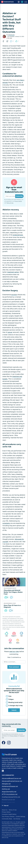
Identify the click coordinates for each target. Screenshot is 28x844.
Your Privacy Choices (8, 816)
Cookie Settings (20, 816)
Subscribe (19, 196)
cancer (9, 332)
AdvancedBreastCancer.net (11, 778)
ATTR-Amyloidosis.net (9, 794)
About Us (4, 810)
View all (5, 805)
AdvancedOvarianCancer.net (12, 781)
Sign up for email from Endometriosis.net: (14, 189)
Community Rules (7, 819)
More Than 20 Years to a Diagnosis (12, 606)
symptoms (6, 523)
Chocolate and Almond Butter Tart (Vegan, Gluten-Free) (13, 592)
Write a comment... (10, 662)
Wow (9, 641)
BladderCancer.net (8, 800)
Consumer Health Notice (9, 814)
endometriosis (18, 235)
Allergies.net (6, 784)
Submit (14, 710)
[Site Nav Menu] (26, 2)
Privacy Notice (18, 201)
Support (14, 634)
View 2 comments (13, 657)
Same (17, 641)
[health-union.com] (9, 755)
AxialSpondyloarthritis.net (11, 797)
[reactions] (6, 610)
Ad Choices (16, 819)
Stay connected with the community (11, 725)
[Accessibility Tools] (18, 2)
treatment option (13, 272)
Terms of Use (10, 203)
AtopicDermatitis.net (9, 792)
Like (5, 634)
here (8, 628)
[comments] (11, 597)
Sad (20, 634)
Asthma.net (6, 789)
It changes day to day (15, 705)
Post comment (14, 667)
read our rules (14, 651)
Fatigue (11, 699)
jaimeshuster (11, 34)
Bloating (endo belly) (15, 702)
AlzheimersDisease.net (10, 786)
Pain (9, 696)
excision (14, 295)
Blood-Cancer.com (8, 802)
